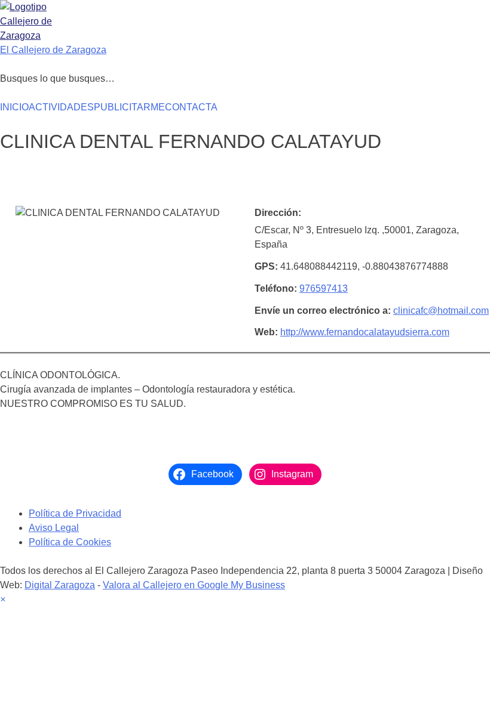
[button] (2, 599)
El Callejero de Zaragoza (53, 50)
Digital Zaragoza (59, 585)
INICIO (14, 107)
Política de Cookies (70, 542)
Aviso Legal (54, 528)
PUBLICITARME (129, 107)
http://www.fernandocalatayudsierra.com (364, 332)
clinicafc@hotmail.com (441, 310)
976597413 (323, 288)
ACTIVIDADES (61, 107)
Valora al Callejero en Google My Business (194, 585)
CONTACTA (191, 107)
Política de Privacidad (75, 513)
